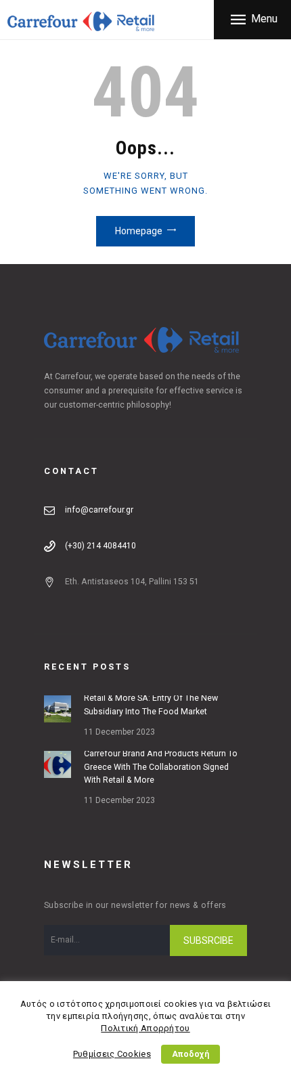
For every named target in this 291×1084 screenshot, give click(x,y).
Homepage (138, 230)
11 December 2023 (119, 732)
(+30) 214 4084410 (100, 545)
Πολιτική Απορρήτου (145, 1028)
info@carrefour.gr (99, 510)
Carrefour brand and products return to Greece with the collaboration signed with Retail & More (161, 767)
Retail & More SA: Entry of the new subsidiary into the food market (151, 704)
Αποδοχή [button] (190, 1054)
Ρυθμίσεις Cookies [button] (112, 1054)
